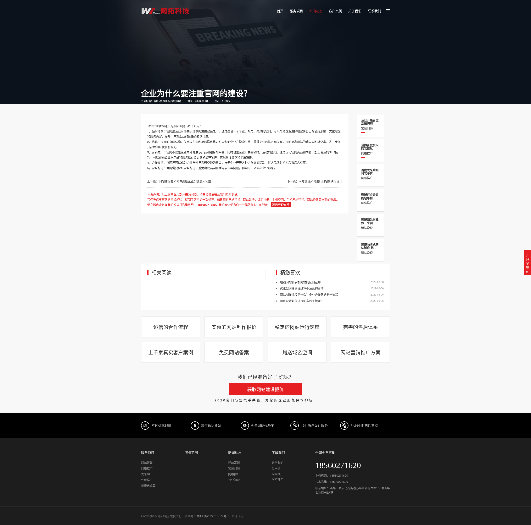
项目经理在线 (281, 204)
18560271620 (339, 475)
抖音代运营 (148, 485)
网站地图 (277, 479)
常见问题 (176, 101)
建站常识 (370, 223)
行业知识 (234, 480)
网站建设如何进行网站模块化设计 (320, 181)
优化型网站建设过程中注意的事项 (302, 288)
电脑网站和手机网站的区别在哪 (300, 282)
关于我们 (355, 11)
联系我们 (374, 11)
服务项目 (296, 11)
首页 (280, 11)
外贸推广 (147, 480)
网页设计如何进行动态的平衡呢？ (302, 301)
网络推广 (370, 149)
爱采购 (145, 474)
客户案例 (335, 11)
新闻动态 (316, 11)
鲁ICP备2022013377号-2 (212, 516)
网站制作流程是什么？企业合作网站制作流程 (309, 294)
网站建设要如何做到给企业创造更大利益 (185, 181)
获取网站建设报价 (265, 389)
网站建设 (147, 462)
